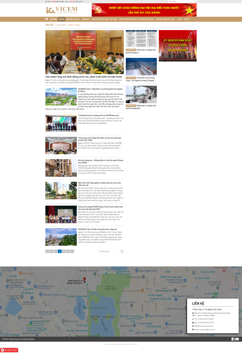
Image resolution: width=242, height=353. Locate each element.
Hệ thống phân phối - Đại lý (165, 19)
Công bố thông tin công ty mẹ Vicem (104, 19)
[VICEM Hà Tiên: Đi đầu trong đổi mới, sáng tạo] (61, 237)
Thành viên (85, 19)
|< (47, 251)
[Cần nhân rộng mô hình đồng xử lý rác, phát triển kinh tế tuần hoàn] (84, 52)
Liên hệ (186, 19)
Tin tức (61, 19)
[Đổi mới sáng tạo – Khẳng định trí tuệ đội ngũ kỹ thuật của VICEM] (61, 168)
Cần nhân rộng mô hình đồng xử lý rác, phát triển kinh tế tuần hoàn (83, 76)
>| (72, 251)
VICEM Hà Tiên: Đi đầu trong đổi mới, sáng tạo (97, 229)
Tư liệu (179, 19)
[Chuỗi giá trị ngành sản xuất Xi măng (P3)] (141, 94)
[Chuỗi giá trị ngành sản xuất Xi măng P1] (141, 38)
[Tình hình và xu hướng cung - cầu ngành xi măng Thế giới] (141, 66)
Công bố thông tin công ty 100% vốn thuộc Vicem (136, 19)
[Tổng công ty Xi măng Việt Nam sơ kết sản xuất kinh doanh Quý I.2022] (61, 145)
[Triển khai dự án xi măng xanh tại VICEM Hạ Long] (61, 123)
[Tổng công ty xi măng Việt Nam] (46, 19)
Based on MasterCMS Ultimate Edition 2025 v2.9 (121, 344)
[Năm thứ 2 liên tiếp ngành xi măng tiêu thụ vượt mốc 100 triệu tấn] (61, 190)
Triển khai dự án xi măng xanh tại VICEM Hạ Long (98, 115)
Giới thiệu (53, 19)
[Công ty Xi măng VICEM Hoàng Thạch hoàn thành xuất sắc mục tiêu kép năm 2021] (61, 214)
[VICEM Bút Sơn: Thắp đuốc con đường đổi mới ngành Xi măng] (61, 96)
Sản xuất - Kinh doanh (68, 25)
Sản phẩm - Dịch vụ (73, 19)
